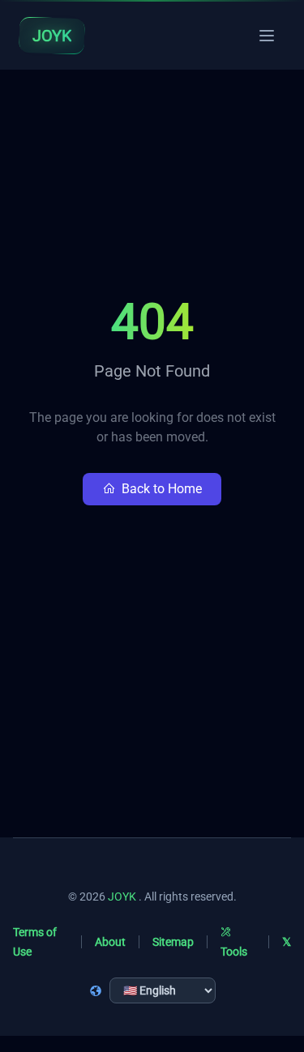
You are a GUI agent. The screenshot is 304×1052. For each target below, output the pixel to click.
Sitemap (173, 941)
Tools (234, 951)
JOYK (122, 896)
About (110, 941)
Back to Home (162, 488)
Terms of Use (35, 942)
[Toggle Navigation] (267, 35)
